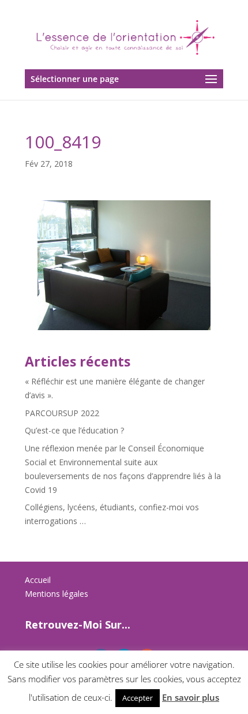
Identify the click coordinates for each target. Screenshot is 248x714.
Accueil (38, 579)
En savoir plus (190, 697)
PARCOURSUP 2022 (62, 413)
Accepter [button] (137, 698)
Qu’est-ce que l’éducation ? (74, 430)
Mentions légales (56, 593)
